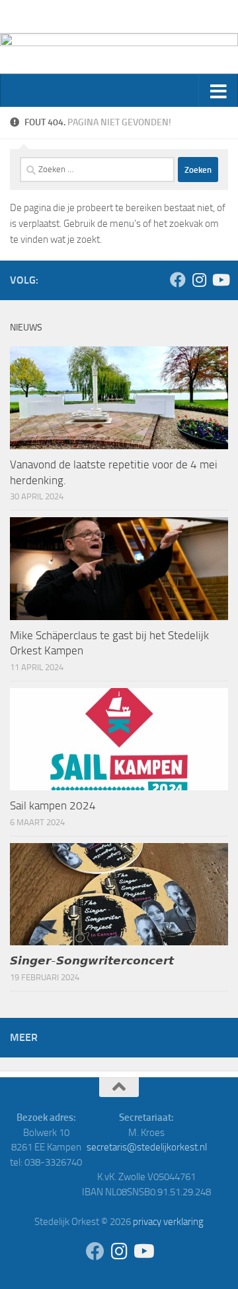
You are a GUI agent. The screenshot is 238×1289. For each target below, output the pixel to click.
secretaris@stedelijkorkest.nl (147, 1147)
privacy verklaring (168, 1222)
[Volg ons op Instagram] (199, 280)
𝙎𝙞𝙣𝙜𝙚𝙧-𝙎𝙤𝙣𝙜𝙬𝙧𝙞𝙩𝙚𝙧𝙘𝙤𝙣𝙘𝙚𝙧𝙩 (92, 960)
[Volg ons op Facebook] (178, 280)
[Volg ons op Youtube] (220, 280)
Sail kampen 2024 (53, 805)
